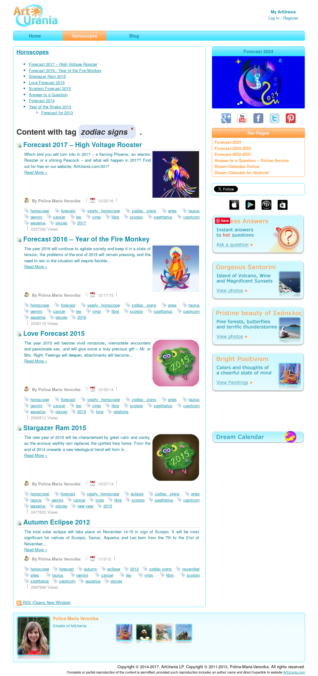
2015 (81, 411)
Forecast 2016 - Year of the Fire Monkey (65, 70)
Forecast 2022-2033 (233, 154)
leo (78, 217)
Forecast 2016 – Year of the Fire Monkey (85, 238)
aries (172, 211)
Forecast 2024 (228, 142)
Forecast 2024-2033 (233, 148)
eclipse (137, 494)
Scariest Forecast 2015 (50, 88)
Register (290, 18)
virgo (96, 217)
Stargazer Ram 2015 (47, 76)
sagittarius (163, 217)
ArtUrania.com (294, 671)
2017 (81, 223)
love (99, 411)
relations (121, 411)
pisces (61, 223)
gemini (36, 217)
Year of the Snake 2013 (50, 107)
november (191, 569)
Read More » (35, 172)
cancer (59, 217)
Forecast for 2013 (57, 112)
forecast (68, 211)
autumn (90, 569)
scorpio (136, 217)
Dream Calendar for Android (242, 172)
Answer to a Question (48, 94)
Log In (273, 18)
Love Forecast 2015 (47, 82)
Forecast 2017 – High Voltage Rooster (63, 64)
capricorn (191, 217)
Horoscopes (32, 52)
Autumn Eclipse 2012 (55, 521)
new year (85, 506)
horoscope (39, 211)
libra (115, 217)
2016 (81, 317)
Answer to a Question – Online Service (252, 160)
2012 (134, 569)
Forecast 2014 (42, 100)
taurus (194, 211)
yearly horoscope (103, 211)
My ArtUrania (283, 12)
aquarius (38, 223)
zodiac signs (144, 211)
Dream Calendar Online (237, 166)
